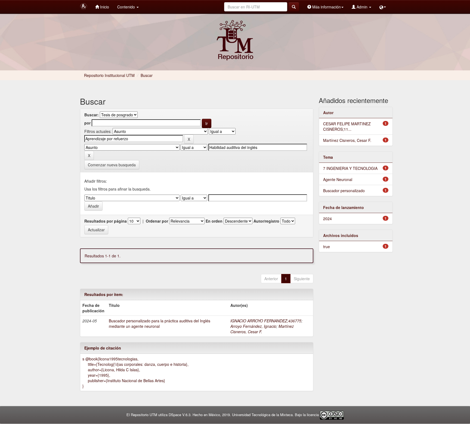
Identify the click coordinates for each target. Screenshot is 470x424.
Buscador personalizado (344, 190)
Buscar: (91, 114)
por (87, 123)
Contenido (126, 7)
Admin (362, 7)
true (326, 246)
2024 (327, 218)
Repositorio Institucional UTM (109, 75)
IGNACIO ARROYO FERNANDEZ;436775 (265, 320)
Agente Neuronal (337, 179)
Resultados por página (105, 221)
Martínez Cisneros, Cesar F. (262, 328)
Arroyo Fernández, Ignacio (253, 326)
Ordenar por (157, 221)
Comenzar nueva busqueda (112, 164)
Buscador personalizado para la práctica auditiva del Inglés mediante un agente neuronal (159, 323)
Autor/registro (266, 221)
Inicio (104, 7)
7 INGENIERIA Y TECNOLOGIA (350, 168)
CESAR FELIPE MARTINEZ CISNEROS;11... (347, 126)
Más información (326, 7)
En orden (214, 221)
